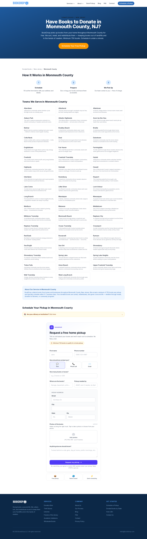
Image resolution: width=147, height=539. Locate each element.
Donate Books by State (114, 508)
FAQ (105, 3)
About (80, 3)
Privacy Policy (79, 521)
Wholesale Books (50, 521)
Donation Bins (48, 505)
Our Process (79, 508)
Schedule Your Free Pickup (73, 46)
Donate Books (68, 17)
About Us (78, 505)
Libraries (47, 512)
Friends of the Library (51, 515)
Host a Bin (109, 512)
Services (70, 3)
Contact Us (110, 515)
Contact (112, 3)
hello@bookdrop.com (127, 531)
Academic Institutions (51, 518)
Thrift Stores (48, 508)
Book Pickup (90, 3)
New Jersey (80, 17)
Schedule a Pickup (126, 3)
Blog (99, 3)
